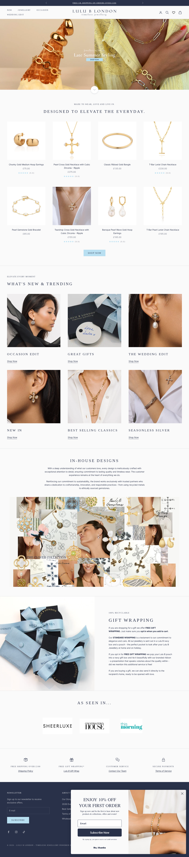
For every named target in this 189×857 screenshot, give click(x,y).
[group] (94, 54)
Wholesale (67, 818)
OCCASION (42, 10)
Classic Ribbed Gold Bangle (117, 164)
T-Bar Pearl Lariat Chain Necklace (162, 230)
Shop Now (94, 253)
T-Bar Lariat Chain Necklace (162, 164)
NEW (9, 10)
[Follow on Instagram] (16, 831)
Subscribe (18, 820)
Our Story (66, 799)
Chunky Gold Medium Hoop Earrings (26, 164)
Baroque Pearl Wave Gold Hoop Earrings (117, 231)
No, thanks (99, 847)
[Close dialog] (182, 793)
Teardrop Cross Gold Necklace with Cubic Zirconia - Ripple (72, 231)
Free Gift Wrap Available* (94, 3)
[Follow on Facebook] (8, 831)
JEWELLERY (24, 10)
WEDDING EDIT (15, 15)
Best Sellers (67, 809)
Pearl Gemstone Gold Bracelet (26, 230)
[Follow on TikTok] (23, 831)
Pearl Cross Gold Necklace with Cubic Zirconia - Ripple (72, 166)
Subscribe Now (99, 832)
